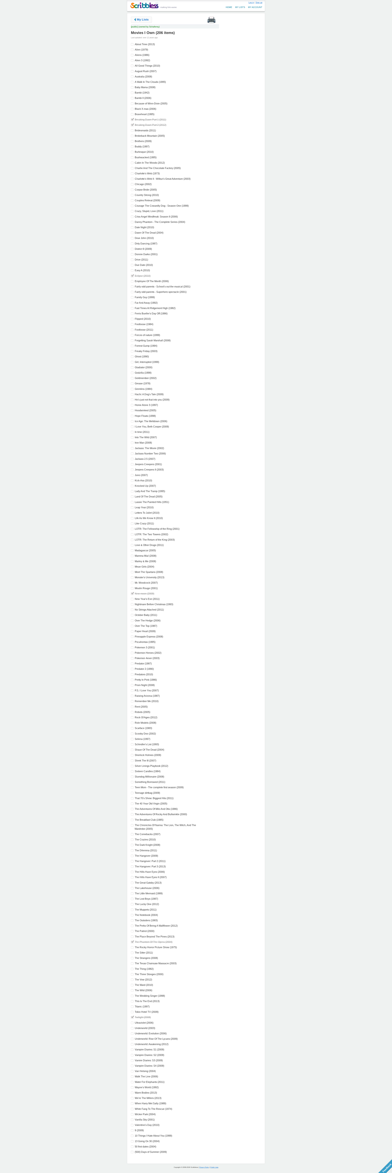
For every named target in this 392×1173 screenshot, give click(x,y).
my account (255, 7)
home (229, 7)
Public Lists (214, 1167)
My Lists (143, 19)
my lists (240, 7)
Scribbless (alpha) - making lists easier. (154, 5)
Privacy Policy (204, 1167)
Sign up (259, 2)
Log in (251, 2)
